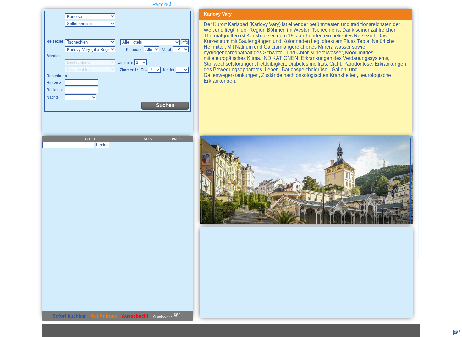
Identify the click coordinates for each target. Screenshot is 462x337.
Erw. (144, 70)
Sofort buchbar (69, 315)
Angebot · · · (163, 316)
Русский (161, 4)
